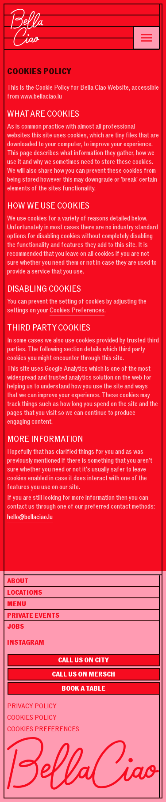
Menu (16, 604)
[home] (27, 27)
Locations (24, 592)
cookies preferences (43, 729)
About (17, 581)
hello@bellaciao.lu (30, 517)
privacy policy (32, 706)
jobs (15, 626)
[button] (146, 37)
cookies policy (32, 717)
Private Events (33, 615)
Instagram (25, 642)
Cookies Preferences (77, 310)
